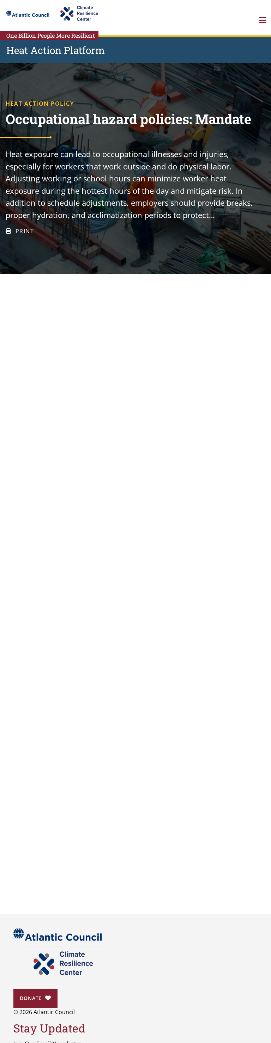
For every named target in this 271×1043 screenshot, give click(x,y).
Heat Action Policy (40, 103)
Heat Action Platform (55, 50)
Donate (31, 998)
